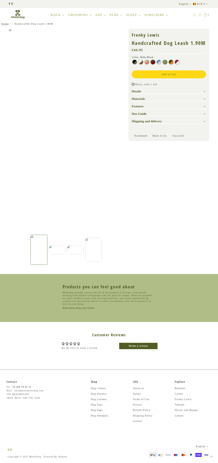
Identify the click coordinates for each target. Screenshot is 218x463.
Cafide (179, 393)
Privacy (137, 404)
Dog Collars (98, 388)
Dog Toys (97, 404)
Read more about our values (78, 307)
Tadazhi (179, 404)
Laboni (179, 415)
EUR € (201, 4)
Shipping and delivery (147, 121)
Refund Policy (142, 410)
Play (115, 15)
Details (136, 91)
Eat (99, 15)
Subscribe (154, 15)
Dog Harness (99, 393)
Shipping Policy (143, 415)
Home (5, 23)
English (183, 4)
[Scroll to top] (211, 456)
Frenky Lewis (183, 399)
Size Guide (139, 113)
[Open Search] (194, 15)
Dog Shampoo (99, 415)
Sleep (132, 15)
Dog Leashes (99, 399)
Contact (137, 421)
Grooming (78, 15)
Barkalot (180, 388)
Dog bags (97, 410)
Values (137, 393)
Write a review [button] (138, 346)
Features (138, 106)
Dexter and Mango (186, 410)
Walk (56, 15)
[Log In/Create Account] (199, 15)
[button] (38, 250)
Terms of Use (141, 399)
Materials (138, 98)
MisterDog (35, 457)
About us (138, 388)
